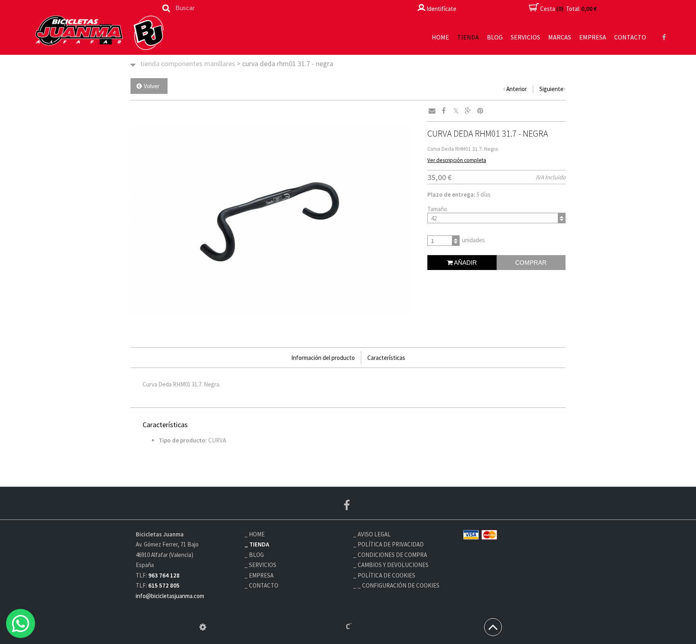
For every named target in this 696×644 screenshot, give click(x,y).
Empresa (592, 37)
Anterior (516, 89)
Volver (152, 86)
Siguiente (551, 89)
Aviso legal (374, 534)
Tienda (468, 37)
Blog (495, 37)
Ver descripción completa (456, 160)
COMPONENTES (182, 63)
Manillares (219, 63)
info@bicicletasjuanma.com (170, 596)
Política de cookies (386, 575)
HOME (440, 37)
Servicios (525, 37)
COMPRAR (531, 262)
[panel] (202, 627)
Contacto (630, 37)
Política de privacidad (391, 544)
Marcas (559, 37)
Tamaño (437, 209)
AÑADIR (465, 262)
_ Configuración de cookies (398, 585)
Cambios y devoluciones (393, 565)
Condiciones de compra (392, 555)
